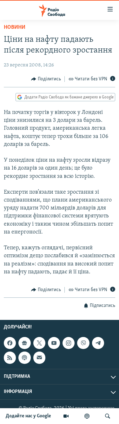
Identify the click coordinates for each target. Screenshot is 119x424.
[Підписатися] (39, 358)
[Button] (46, 79)
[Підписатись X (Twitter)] (39, 343)
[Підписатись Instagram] (69, 343)
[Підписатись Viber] (83, 343)
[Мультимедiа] (66, 416)
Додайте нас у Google (28, 416)
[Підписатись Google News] (24, 343)
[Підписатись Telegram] (98, 343)
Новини (14, 27)
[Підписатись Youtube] (54, 343)
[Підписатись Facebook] (10, 343)
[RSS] (10, 358)
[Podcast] (24, 358)
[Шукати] (107, 416)
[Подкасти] (86, 416)
